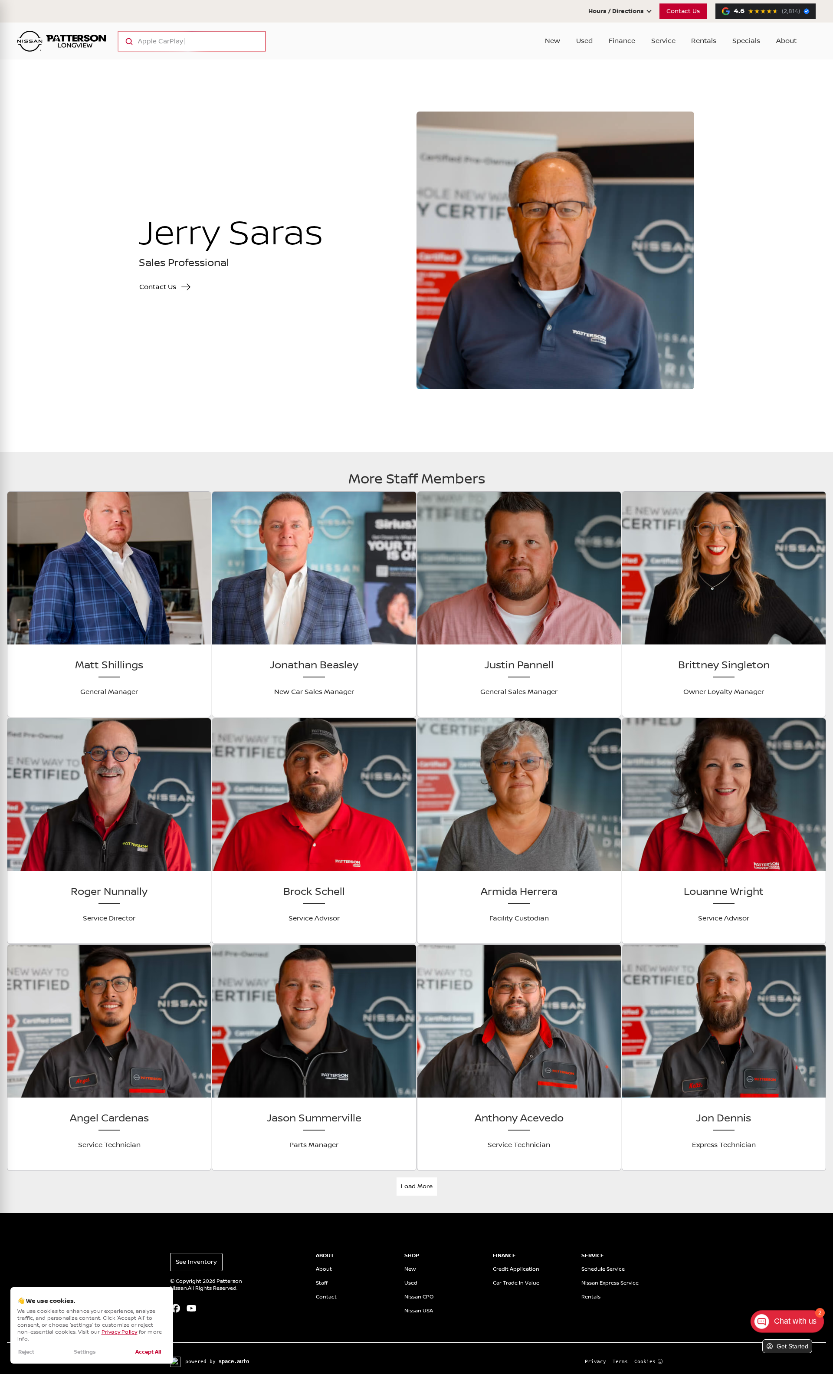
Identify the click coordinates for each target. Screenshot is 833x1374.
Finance (622, 41)
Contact (326, 1297)
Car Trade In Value (516, 1283)
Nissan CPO (419, 1297)
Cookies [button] (645, 1361)
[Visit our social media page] (175, 1309)
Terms (620, 1361)
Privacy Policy (120, 1332)
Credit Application (516, 1269)
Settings (85, 1352)
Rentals (703, 41)
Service (663, 41)
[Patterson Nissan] (61, 41)
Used (584, 41)
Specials (746, 41)
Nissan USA (418, 1311)
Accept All (148, 1352)
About (786, 41)
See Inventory (196, 1262)
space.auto (234, 1361)
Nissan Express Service (610, 1283)
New (552, 41)
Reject (26, 1352)
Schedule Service (603, 1269)
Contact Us (683, 11)
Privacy (595, 1361)
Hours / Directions (616, 11)
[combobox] (183, 41)
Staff (322, 1283)
